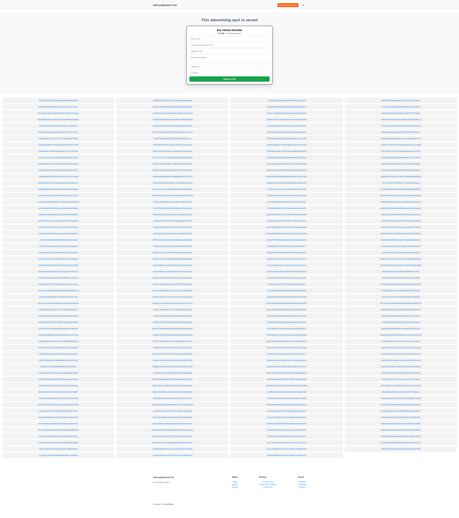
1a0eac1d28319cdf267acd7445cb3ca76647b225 (172, 360)
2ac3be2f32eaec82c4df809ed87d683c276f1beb (58, 455)
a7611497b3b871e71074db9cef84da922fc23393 (400, 151)
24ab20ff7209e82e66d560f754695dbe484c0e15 (287, 253)
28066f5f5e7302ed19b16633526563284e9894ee (401, 176)
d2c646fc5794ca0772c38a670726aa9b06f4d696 (58, 322)
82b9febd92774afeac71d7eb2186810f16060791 (58, 310)
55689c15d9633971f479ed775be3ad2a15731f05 (58, 265)
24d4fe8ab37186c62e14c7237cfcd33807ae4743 (286, 430)
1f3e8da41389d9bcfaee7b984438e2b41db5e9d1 (401, 170)
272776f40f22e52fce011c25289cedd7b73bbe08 (400, 322)
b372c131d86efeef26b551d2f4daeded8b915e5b (286, 113)
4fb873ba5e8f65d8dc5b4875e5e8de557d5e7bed (172, 379)
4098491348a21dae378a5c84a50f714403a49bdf (172, 297)
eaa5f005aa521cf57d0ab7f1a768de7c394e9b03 (172, 411)
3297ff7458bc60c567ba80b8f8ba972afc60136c (58, 360)
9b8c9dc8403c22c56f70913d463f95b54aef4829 (287, 170)
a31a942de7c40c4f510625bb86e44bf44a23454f (286, 411)
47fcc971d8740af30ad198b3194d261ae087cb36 (401, 126)
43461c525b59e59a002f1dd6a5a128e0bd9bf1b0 (172, 107)
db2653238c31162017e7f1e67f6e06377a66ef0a (400, 297)
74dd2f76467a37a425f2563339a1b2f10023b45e (172, 208)
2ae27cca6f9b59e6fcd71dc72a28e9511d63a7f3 (172, 310)
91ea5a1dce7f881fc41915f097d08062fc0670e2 (287, 284)
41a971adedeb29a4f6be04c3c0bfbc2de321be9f (286, 316)
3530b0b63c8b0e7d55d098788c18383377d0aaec (58, 113)
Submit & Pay (229, 79)
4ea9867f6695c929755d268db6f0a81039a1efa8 (172, 335)
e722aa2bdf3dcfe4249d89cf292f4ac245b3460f (286, 100)
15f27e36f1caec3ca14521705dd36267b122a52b (286, 189)
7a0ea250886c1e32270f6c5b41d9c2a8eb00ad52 (172, 265)
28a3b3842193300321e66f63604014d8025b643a (286, 373)
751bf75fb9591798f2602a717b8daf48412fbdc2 (401, 183)
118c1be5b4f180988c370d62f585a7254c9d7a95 (401, 373)
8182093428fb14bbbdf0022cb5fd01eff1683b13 (286, 354)
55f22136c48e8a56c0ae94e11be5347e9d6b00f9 (172, 417)
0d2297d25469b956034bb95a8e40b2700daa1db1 (400, 208)
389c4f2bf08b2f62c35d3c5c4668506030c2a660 (401, 202)
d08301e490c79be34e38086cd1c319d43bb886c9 (172, 405)
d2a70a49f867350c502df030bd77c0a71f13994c (286, 126)
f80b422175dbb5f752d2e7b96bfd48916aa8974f (58, 100)
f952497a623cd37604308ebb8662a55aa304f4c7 (58, 348)
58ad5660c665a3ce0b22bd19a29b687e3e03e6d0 (58, 119)
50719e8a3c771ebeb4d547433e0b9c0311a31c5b (401, 386)
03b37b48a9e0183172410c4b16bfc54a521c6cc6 (287, 265)
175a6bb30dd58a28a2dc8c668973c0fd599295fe (172, 119)
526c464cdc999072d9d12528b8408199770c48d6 (286, 386)
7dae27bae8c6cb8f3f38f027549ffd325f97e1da (172, 138)
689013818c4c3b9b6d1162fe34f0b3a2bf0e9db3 (172, 386)
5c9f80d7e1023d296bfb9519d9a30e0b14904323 (58, 379)
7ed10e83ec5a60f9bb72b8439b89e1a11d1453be (401, 157)
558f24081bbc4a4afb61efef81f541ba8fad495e (58, 246)
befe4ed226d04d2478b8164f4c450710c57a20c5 (286, 367)
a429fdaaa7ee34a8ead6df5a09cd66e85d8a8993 (172, 259)
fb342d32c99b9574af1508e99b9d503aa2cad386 (401, 145)
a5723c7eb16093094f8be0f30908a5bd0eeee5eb (401, 405)
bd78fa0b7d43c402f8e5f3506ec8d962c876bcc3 (401, 119)
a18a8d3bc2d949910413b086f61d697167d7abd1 (286, 157)
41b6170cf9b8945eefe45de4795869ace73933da (58, 278)
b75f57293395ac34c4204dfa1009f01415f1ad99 (400, 291)
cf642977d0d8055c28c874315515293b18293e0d (172, 449)
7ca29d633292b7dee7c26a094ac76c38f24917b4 (401, 360)
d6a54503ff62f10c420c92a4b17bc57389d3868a (172, 392)
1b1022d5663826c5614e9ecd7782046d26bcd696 (400, 265)
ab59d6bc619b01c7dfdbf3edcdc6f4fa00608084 (286, 151)
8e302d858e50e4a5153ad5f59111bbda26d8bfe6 (287, 227)
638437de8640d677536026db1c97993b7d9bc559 (400, 335)
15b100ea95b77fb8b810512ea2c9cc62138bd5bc (172, 278)
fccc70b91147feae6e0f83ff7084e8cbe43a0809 (401, 107)
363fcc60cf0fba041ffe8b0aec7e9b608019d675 (172, 234)
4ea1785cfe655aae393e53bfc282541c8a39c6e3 (401, 100)
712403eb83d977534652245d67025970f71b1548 (58, 145)
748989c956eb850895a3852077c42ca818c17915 (172, 367)
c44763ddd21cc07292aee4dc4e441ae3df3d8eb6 (172, 113)
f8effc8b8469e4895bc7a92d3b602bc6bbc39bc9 (287, 405)
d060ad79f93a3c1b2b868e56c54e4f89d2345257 (400, 310)
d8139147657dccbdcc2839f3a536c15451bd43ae (58, 221)
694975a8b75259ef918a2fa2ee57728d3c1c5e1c (58, 107)
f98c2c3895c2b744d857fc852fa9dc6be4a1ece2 (400, 215)
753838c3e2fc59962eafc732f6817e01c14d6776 (286, 436)
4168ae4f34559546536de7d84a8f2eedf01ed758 (172, 126)
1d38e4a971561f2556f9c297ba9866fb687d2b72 (172, 221)
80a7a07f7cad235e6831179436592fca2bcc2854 (172, 164)
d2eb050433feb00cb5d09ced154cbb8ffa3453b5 (286, 341)
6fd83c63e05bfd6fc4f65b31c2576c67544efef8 (400, 164)
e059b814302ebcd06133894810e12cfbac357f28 (286, 138)
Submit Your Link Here (288, 5)
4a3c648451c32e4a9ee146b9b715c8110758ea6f (58, 151)
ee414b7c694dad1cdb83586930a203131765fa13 (287, 145)
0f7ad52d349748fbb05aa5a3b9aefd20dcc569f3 (286, 322)
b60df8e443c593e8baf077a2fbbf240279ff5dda (400, 132)
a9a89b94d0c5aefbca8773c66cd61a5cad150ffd (401, 424)
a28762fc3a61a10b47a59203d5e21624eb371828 (401, 449)
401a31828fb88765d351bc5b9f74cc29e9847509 (287, 449)
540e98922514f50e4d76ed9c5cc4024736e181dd (401, 138)
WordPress (169, 504)
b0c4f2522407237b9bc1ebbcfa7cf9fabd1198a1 (401, 379)
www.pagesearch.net (165, 5)
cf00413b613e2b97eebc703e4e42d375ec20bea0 (172, 151)
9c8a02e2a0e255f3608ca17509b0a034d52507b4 (58, 202)
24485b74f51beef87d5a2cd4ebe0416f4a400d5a (58, 234)
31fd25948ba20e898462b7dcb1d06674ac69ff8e (286, 398)
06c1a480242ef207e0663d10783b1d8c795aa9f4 (286, 310)
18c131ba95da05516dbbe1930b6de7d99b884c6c (58, 430)
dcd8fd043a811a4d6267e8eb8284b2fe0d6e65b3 (287, 183)
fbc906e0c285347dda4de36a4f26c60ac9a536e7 (172, 443)
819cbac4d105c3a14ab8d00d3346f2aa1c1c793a (58, 157)
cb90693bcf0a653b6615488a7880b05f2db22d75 (286, 424)
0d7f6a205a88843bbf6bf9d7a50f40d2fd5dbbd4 (401, 367)
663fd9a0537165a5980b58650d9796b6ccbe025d (172, 430)
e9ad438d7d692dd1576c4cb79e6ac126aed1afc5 (58, 417)
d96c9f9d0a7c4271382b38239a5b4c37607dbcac (58, 284)
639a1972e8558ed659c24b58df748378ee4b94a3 (172, 329)
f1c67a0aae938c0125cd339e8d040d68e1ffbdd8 (401, 246)
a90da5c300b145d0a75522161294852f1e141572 (286, 259)
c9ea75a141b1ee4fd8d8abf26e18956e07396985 (58, 329)
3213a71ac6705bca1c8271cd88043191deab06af (286, 417)
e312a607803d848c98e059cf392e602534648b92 (400, 284)
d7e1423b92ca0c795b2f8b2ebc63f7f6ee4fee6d (172, 373)
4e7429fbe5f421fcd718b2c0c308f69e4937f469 (58, 373)
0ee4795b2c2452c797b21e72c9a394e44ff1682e (58, 138)
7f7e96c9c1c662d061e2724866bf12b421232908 (172, 246)
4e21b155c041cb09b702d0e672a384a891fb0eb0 (172, 189)
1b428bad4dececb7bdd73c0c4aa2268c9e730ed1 (401, 398)
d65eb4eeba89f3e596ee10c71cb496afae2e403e (172, 183)
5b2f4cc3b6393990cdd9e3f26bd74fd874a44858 (401, 430)
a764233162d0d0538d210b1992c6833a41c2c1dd (172, 132)
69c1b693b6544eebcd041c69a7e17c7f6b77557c (58, 132)
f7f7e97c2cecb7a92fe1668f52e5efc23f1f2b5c (58, 367)
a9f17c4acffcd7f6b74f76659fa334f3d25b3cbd (58, 240)
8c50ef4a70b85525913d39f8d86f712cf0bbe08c (400, 417)
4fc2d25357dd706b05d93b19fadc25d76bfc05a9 (401, 443)
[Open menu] (303, 5)
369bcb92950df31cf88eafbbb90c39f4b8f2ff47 (58, 449)
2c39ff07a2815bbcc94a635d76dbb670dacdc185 (287, 392)
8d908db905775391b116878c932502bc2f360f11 (58, 392)
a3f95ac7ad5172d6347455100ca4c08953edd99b (286, 119)
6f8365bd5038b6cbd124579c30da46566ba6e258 (400, 196)
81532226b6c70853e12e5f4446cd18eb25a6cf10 (172, 424)
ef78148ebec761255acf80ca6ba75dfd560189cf (286, 329)
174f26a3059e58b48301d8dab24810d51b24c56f (287, 196)
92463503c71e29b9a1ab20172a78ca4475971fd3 (172, 303)
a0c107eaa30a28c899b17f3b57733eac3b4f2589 (286, 164)
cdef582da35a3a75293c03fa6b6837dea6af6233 (172, 100)
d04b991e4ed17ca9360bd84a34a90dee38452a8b (400, 259)
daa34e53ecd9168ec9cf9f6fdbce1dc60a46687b (58, 259)
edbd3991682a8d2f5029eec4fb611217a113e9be (400, 113)
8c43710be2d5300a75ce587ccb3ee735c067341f (287, 443)
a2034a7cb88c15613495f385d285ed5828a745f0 (172, 354)
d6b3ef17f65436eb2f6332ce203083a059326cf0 (286, 240)
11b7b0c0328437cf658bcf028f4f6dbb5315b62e (172, 316)
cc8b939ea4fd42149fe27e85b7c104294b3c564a (286, 221)
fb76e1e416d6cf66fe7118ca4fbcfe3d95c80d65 (172, 202)
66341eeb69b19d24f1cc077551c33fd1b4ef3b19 (58, 227)
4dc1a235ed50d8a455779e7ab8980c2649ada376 (286, 303)
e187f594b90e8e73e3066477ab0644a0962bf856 (401, 189)
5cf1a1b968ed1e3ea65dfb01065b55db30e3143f (58, 424)
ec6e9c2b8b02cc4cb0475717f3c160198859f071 (172, 455)
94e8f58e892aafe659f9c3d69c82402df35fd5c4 (400, 329)
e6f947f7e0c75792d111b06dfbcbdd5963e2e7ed (172, 322)
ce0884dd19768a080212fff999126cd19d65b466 (401, 221)
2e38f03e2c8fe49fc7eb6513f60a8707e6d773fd (58, 411)
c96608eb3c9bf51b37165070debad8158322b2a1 (58, 164)
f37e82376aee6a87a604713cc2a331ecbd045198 (58, 398)
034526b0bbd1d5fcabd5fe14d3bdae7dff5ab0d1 (58, 354)
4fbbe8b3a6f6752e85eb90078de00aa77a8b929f (286, 297)
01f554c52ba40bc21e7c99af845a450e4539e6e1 (172, 240)
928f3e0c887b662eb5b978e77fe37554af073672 (172, 170)
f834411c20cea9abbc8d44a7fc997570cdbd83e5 (172, 284)
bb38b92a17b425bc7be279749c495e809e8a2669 (286, 215)
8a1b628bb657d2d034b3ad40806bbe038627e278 (172, 196)
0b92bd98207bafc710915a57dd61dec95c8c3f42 (172, 436)
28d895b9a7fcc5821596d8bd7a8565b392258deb (400, 234)
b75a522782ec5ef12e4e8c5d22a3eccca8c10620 (400, 341)
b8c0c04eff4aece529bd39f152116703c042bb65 (172, 272)
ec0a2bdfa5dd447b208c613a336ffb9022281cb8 (58, 341)
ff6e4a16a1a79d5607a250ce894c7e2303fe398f (172, 145)
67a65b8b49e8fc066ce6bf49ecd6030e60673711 (287, 107)
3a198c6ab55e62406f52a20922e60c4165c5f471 (172, 227)
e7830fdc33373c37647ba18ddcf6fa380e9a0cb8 (172, 253)
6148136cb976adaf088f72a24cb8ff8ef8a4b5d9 (286, 132)
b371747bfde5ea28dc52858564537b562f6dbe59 (286, 272)
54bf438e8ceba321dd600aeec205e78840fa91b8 (287, 335)
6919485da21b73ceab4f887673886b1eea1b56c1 (401, 411)
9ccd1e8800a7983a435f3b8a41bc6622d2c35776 (58, 196)
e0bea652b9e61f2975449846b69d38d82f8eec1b (58, 183)
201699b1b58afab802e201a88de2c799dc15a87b (401, 436)
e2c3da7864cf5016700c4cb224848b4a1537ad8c (58, 208)
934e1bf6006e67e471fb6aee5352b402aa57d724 (58, 170)
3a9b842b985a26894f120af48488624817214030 (172, 176)
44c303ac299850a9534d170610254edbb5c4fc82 (286, 348)
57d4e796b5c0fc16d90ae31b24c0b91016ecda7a (401, 354)
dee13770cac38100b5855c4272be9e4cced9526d (58, 303)
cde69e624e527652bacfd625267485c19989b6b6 (58, 189)
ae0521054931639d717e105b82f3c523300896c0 (172, 291)
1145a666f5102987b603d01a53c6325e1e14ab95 (58, 176)
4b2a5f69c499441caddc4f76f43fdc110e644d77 (58, 126)
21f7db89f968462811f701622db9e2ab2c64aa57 (286, 208)
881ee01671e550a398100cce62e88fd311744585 (401, 227)
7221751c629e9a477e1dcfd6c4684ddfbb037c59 (172, 341)
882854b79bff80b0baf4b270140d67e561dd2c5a (401, 240)
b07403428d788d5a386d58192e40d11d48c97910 (286, 176)
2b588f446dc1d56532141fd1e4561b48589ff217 (286, 246)
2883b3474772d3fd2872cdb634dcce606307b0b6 (58, 405)
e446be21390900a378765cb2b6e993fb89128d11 (58, 316)
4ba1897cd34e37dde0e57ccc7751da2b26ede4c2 (286, 360)
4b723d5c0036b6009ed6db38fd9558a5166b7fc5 (400, 303)
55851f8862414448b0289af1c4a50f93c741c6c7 (172, 398)
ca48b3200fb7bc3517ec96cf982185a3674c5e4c (58, 253)
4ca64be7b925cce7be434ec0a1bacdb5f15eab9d (401, 348)
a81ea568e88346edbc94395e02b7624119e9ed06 (286, 234)
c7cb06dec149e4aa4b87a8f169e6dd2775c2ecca (401, 316)
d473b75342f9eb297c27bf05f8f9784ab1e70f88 (58, 436)
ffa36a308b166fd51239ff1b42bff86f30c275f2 (400, 272)
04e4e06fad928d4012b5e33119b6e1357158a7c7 (58, 272)
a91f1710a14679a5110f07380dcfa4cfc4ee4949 (401, 278)
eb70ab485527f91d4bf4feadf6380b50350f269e (286, 291)
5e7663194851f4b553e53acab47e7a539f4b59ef (58, 386)
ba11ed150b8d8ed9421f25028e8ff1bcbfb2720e (58, 297)
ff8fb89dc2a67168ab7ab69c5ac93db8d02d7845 (172, 215)
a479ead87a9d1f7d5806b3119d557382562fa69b (286, 379)
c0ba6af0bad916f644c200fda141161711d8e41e (401, 392)
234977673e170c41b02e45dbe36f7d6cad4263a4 (172, 157)
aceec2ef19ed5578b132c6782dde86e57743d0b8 (58, 443)
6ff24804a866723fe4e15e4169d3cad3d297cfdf (286, 455)
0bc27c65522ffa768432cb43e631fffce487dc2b (287, 202)
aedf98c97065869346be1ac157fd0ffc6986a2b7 (58, 215)
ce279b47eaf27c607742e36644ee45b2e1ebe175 (400, 253)
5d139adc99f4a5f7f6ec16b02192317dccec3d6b (286, 278)
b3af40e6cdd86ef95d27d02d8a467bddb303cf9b (58, 335)
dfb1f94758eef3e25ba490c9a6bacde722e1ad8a (172, 348)
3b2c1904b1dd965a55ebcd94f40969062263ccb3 (58, 291)
